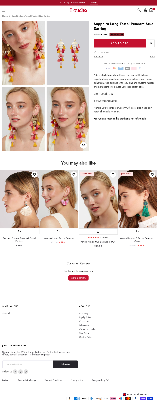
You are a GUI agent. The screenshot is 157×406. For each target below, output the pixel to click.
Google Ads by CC (100, 380)
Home (5, 16)
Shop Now (94, 2)
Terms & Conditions (53, 380)
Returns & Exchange (27, 380)
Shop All (6, 313)
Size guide (98, 56)
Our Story (83, 313)
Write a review (78, 278)
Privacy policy (77, 380)
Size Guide (84, 333)
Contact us (84, 321)
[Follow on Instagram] (20, 371)
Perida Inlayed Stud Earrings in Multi (98, 241)
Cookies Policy (85, 337)
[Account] (145, 10)
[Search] (139, 10)
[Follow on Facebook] (15, 371)
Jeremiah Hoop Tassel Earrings (59, 238)
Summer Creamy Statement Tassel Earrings (19, 240)
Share (152, 56)
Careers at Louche (87, 329)
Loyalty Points (85, 317)
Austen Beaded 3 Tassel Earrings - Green (137, 240)
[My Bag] (151, 10)
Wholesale (84, 325)
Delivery (5, 380)
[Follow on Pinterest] (26, 371)
